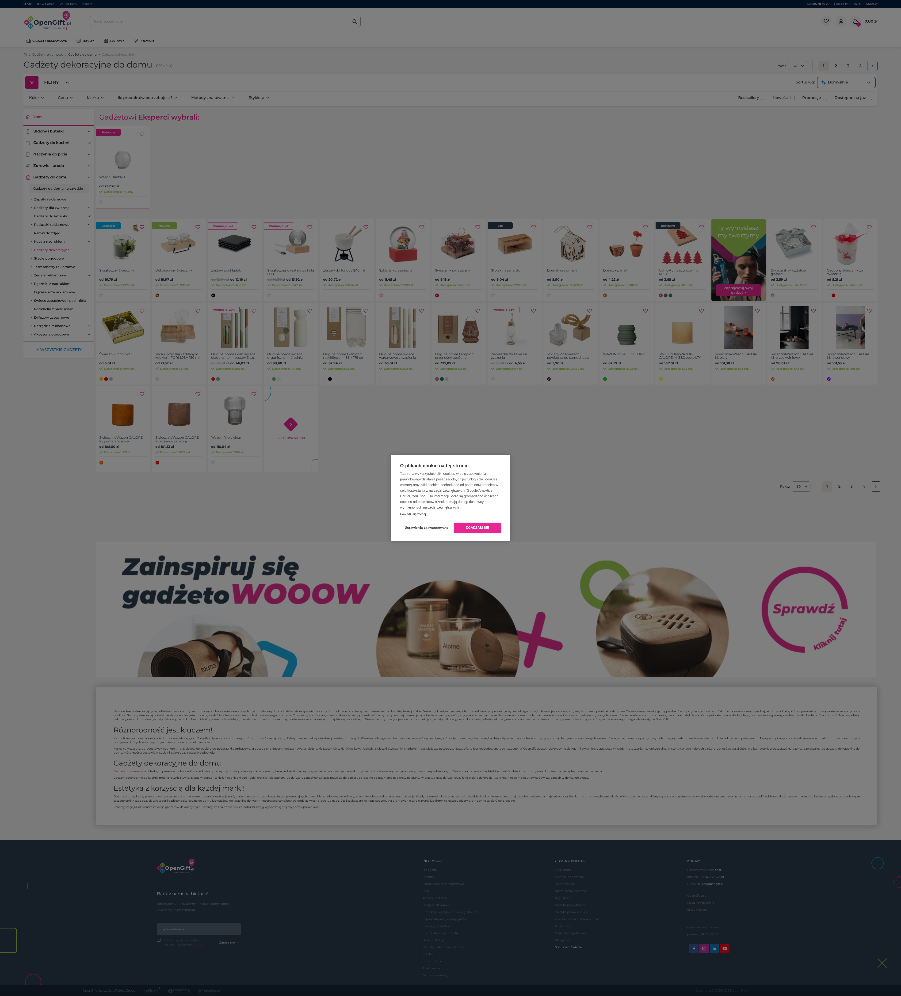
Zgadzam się (477, 527)
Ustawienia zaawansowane (426, 527)
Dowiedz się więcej (413, 514)
